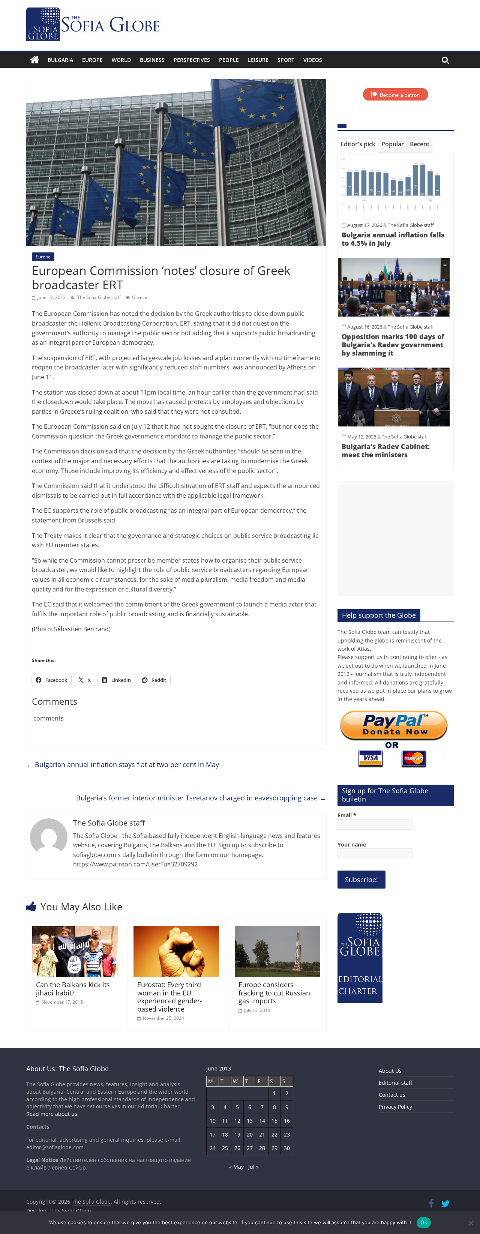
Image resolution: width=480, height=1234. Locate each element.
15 (275, 1120)
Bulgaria (60, 59)
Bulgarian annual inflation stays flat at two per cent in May (122, 764)
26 (237, 1147)
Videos (312, 59)
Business (152, 59)
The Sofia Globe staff (99, 297)
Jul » (253, 1166)
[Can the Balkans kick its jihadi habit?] (75, 930)
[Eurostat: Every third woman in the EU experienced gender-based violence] (176, 930)
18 (225, 1134)
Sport (286, 59)
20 (250, 1134)
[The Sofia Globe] (34, 60)
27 (250, 1147)
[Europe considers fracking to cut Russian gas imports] (277, 930)
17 (213, 1134)
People (229, 59)
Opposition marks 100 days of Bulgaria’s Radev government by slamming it (393, 344)
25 (225, 1147)
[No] (470, 1222)
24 (213, 1147)
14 (262, 1120)
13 (250, 1120)
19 (237, 1134)
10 (213, 1120)
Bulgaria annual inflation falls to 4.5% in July (393, 239)
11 (225, 1120)
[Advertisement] (396, 538)
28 (262, 1147)
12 (237, 1120)
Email (347, 815)
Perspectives (192, 59)
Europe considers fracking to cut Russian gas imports (274, 992)
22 (275, 1134)
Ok (423, 1222)
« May (236, 1166)
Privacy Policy (395, 1106)
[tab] (358, 145)
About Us (390, 1070)
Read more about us (51, 1113)
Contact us (392, 1094)
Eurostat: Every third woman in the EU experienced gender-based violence (169, 996)
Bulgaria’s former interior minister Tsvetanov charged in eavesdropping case (201, 797)
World (121, 59)
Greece (139, 297)
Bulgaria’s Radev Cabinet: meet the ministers (386, 450)
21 (262, 1134)
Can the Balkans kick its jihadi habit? (73, 988)
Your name (352, 844)
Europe (92, 59)
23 (287, 1134)
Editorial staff (395, 1082)
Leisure (258, 59)
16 (287, 1120)
